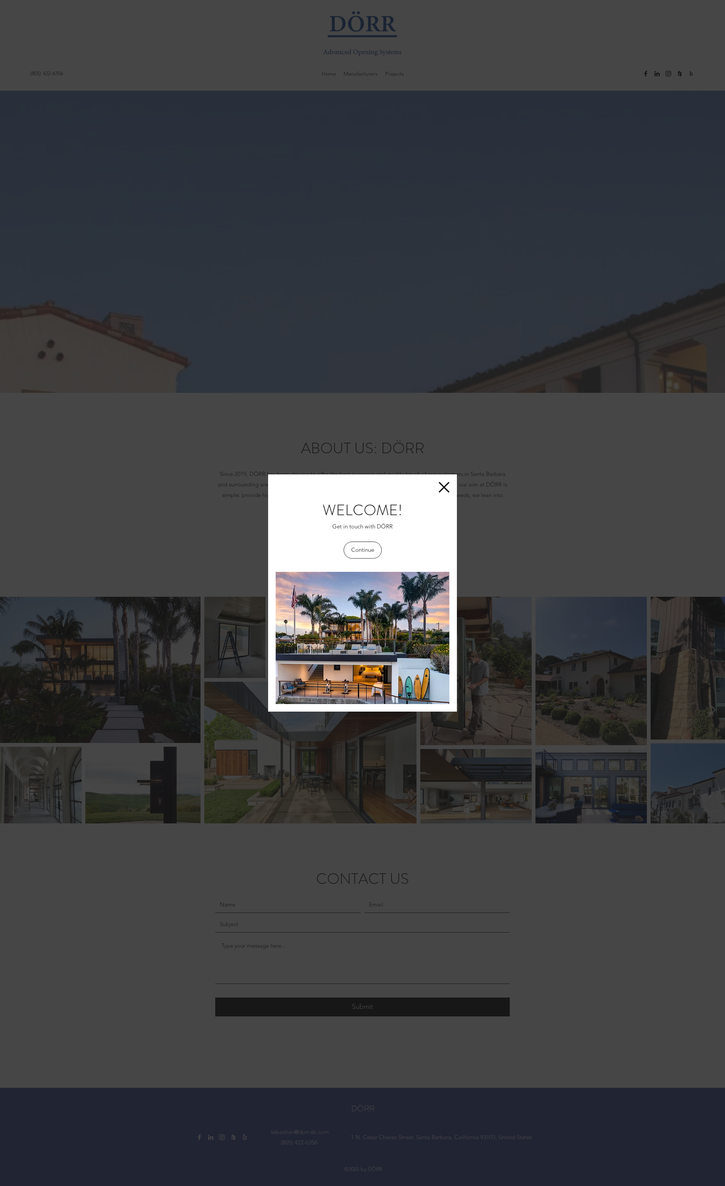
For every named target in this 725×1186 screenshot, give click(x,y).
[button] (444, 487)
